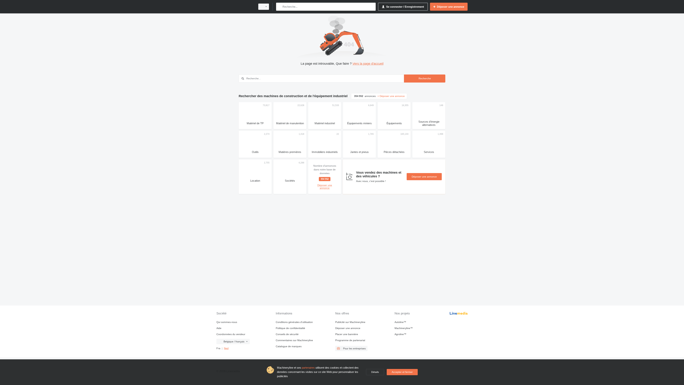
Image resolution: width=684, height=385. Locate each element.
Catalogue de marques (289, 346)
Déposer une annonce (424, 176)
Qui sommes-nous (226, 322)
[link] (324, 177)
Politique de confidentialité (290, 328)
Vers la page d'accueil (368, 63)
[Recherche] (279, 6)
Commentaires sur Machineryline (294, 340)
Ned (226, 348)
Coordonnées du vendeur (230, 334)
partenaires (308, 367)
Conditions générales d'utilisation (294, 322)
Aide (218, 328)
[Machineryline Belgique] (235, 6)
